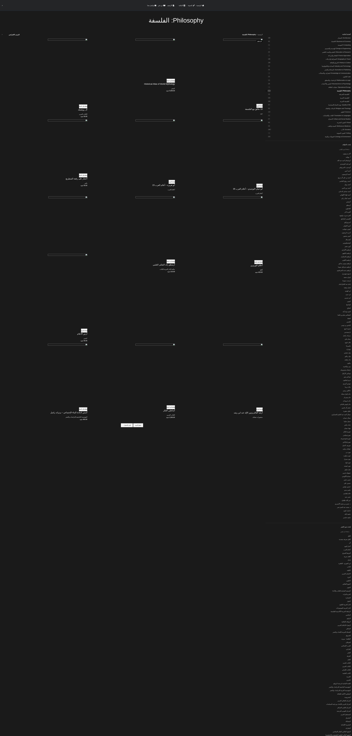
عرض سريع (260, 101)
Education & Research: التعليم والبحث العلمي (336, 52)
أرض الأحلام (82, 334)
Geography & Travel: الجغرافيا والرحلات (338, 59)
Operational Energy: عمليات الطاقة (339, 87)
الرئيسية (260, 34)
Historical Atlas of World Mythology (159, 84)
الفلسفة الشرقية (344, 94)
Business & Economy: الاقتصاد (341, 41)
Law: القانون (347, 76)
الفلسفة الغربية (344, 101)
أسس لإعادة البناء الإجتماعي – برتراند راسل (68, 412)
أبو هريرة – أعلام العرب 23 (163, 185)
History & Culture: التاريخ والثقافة (340, 62)
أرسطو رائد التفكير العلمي (164, 265)
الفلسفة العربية (344, 98)
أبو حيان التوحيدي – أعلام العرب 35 (248, 189)
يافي (86, 183)
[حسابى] (9, 5)
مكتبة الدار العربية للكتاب (167, 269)
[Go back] (205, 20)
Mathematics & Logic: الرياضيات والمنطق (338, 80)
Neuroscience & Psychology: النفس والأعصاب (336, 84)
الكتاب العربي (83, 114)
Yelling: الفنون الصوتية (344, 133)
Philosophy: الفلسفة (344, 91)
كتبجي (173, 88)
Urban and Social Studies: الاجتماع (339, 119)
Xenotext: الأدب (346, 129)
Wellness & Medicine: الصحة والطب (339, 126)
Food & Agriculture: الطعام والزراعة (339, 55)
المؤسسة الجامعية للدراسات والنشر (76, 417)
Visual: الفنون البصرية (344, 122)
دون (261, 113)
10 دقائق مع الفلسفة (254, 109)
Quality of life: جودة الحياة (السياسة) (339, 105)
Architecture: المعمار (344, 38)
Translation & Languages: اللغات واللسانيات (337, 115)
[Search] (7, 5)
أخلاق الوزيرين (257, 265)
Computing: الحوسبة (344, 45)
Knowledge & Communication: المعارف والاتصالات (335, 73)
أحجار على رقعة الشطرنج (76, 179)
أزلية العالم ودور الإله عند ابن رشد (248, 413)
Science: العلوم (346, 112)
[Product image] (67, 289)
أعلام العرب (259, 193)
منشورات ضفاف (257, 417)
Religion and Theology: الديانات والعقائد (338, 108)
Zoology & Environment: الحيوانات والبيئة (338, 136)
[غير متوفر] (243, 69)
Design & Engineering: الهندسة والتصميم (338, 48)
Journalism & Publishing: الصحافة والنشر (337, 70)
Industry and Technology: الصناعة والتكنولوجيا (336, 66)
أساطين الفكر (169, 410)
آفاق (261, 270)
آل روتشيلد (82, 110)
